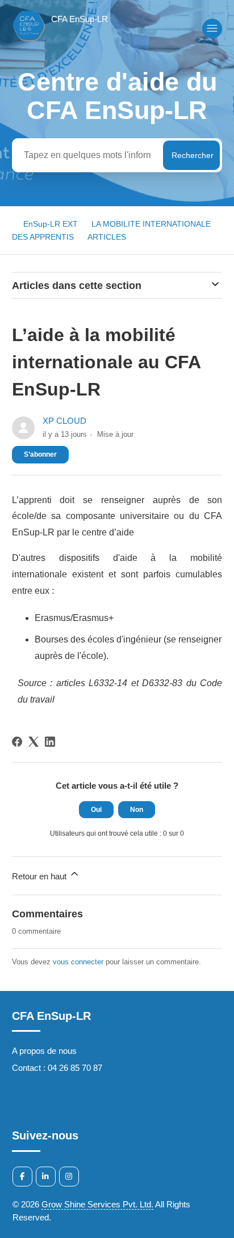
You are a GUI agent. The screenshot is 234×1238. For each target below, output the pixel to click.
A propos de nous (44, 1051)
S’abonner (40, 454)
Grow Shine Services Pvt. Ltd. (97, 1204)
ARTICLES (106, 236)
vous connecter (78, 962)
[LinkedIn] (50, 742)
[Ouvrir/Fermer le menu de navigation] (212, 29)
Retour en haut (40, 876)
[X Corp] (33, 742)
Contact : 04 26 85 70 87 (57, 1068)
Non (136, 810)
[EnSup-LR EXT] (60, 40)
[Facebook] (17, 742)
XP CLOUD (64, 421)
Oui (96, 810)
